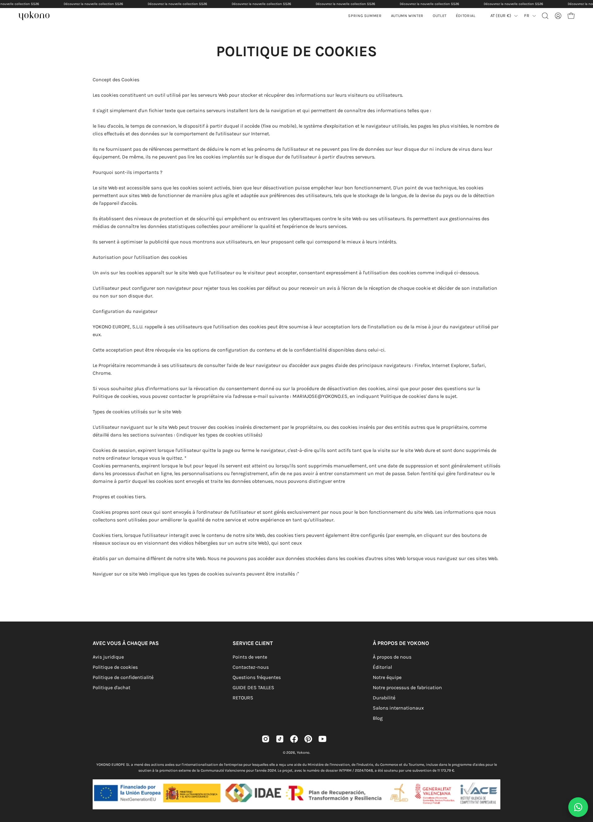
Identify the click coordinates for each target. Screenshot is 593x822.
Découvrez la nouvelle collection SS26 (93, 4)
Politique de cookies (115, 667)
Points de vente (250, 657)
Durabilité (384, 698)
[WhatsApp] (578, 807)
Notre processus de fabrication (407, 687)
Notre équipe (387, 677)
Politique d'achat (111, 687)
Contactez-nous (251, 667)
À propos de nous (392, 657)
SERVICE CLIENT (253, 643)
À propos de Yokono (401, 643)
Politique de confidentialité (123, 677)
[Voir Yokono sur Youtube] (322, 739)
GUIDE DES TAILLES (253, 687)
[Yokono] (37, 16)
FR (526, 15)
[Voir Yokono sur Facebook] (294, 739)
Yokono (303, 752)
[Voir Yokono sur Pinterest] (308, 739)
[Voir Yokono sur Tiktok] (279, 739)
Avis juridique (108, 657)
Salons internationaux (398, 708)
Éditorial (382, 667)
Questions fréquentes (257, 677)
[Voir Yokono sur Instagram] (265, 739)
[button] (407, 15)
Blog (378, 718)
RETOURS (243, 698)
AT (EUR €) (500, 15)
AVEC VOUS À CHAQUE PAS (126, 643)
